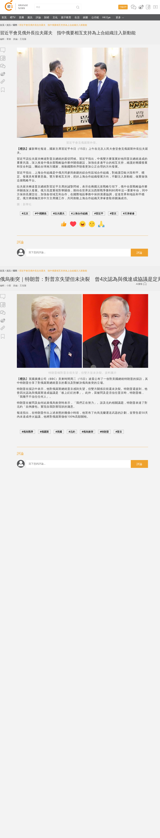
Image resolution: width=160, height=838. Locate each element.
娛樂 (85, 17)
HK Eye (106, 17)
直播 (21, 17)
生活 (77, 17)
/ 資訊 (8, 24)
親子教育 (66, 17)
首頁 (4, 17)
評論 (38, 17)
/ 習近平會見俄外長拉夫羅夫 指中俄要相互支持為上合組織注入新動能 (52, 24)
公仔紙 (95, 17)
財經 (46, 17)
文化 (55, 17)
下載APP (123, 7)
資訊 (29, 17)
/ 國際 (14, 24)
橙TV (12, 17)
